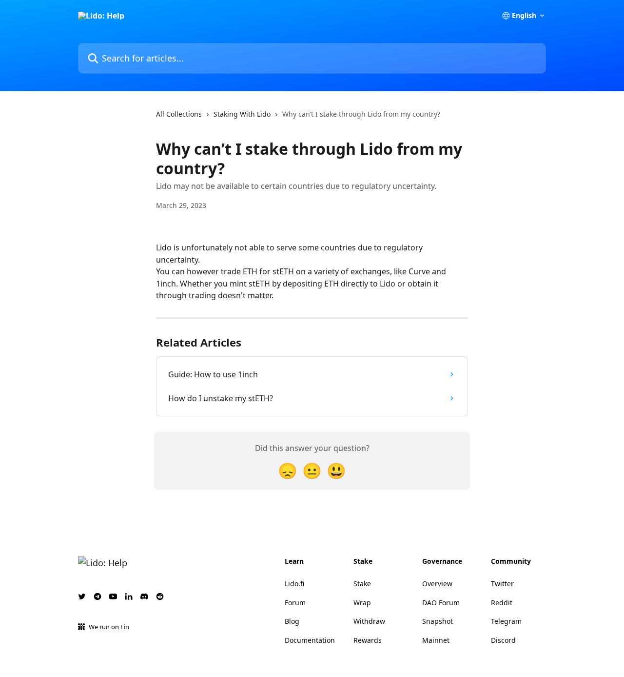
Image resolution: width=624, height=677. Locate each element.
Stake (362, 583)
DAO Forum (441, 602)
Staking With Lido (242, 114)
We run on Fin (109, 626)
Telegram (506, 621)
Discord (503, 640)
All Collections (179, 114)
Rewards (367, 640)
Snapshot (437, 621)
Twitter (502, 583)
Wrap (362, 602)
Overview (437, 583)
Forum (295, 602)
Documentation (310, 640)
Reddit (501, 602)
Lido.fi (294, 583)
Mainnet (435, 640)
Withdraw (369, 621)
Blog (292, 621)
